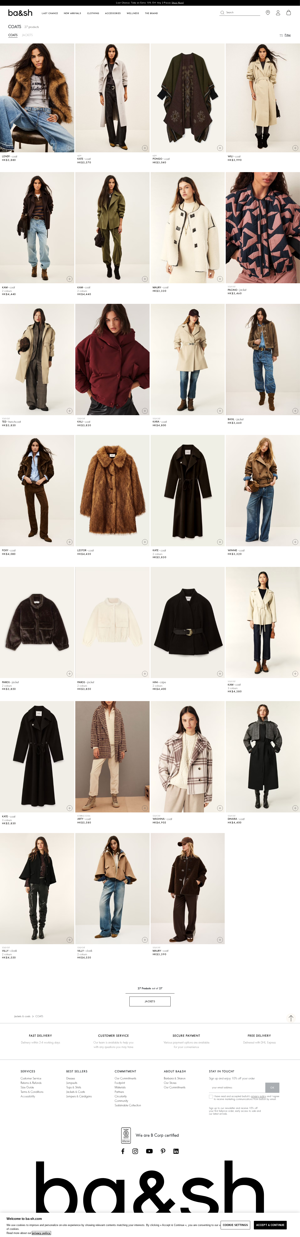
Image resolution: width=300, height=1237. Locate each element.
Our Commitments (174, 1087)
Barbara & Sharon (175, 1078)
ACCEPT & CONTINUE (270, 1225)
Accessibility (28, 1096)
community (121, 1100)
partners (119, 1091)
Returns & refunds (31, 1082)
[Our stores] (267, 12)
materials (120, 1087)
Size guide (27, 1087)
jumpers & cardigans (79, 1096)
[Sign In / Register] (278, 12)
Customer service (31, 1078)
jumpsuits (71, 1082)
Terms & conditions (32, 1091)
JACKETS (27, 35)
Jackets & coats (22, 1016)
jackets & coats (75, 1091)
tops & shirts (73, 1087)
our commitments (125, 1078)
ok (272, 1088)
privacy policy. (41, 1233)
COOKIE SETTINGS (235, 1225)
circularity (121, 1096)
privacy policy (258, 1096)
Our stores (170, 1082)
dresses (70, 1078)
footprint (120, 1082)
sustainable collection (128, 1105)
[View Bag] (289, 13)
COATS (13, 35)
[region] (150, 1225)
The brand (151, 13)
